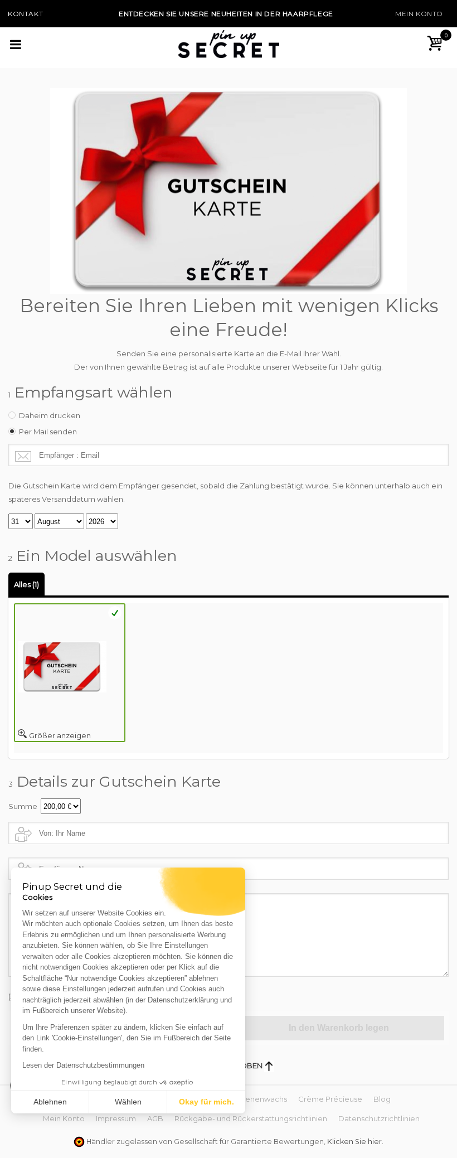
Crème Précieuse (330, 1098)
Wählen (128, 1101)
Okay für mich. (206, 1101)
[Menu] (20, 44)
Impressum (116, 1118)
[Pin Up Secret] (228, 43)
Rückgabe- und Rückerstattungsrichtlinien (250, 1118)
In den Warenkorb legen (339, 1028)
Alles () (26, 584)
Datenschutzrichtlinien (379, 1118)
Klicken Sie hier (354, 1141)
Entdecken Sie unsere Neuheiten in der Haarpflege (226, 13)
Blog (382, 1098)
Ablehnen (50, 1101)
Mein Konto (419, 13)
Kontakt (25, 13)
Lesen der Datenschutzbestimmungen (83, 1065)
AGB (155, 1118)
